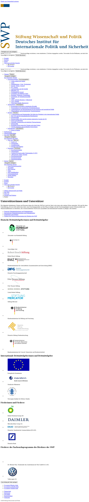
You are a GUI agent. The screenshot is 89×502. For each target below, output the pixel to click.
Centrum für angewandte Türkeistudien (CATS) (24, 153)
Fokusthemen (11, 128)
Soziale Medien (12, 175)
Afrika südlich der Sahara (18, 81)
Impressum (7, 493)
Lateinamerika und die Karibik (19, 89)
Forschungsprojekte (16, 156)
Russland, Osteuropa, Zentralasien (20, 95)
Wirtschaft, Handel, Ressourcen (19, 103)
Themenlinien (11, 104)
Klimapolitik (14, 123)
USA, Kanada (15, 101)
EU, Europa (14, 87)
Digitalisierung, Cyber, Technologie (21, 84)
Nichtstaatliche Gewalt (17, 92)
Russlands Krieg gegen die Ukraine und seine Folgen (25, 125)
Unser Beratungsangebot (14, 166)
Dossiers (10, 112)
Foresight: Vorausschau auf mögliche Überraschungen (26, 122)
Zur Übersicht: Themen (10, 77)
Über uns (10, 140)
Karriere (6, 60)
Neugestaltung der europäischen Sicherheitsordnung (25, 108)
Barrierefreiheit (8, 496)
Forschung (10, 148)
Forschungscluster (16, 157)
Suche (2, 53)
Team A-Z (14, 142)
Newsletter (11, 167)
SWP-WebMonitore (13, 172)
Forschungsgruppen (16, 150)
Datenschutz (7, 491)
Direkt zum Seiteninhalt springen (10, 1)
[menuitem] (46, 491)
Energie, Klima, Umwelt (18, 86)
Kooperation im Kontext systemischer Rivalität (24, 106)
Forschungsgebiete (13, 79)
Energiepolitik (15, 117)
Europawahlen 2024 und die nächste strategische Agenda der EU (29, 119)
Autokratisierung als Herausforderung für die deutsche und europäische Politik (32, 109)
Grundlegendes (15, 145)
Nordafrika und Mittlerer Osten (19, 93)
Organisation (14, 143)
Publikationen (8, 132)
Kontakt (6, 58)
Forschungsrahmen (16, 159)
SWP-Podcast (11, 169)
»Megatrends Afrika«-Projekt (19, 154)
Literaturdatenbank (13, 174)
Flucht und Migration (17, 120)
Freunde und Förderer (17, 146)
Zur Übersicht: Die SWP (11, 138)
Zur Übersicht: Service (10, 164)
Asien (12, 82)
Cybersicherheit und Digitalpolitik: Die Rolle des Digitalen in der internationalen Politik (35, 114)
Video (9, 170)
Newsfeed (10, 177)
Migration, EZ (15, 90)
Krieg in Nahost (15, 130)
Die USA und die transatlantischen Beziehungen (24, 116)
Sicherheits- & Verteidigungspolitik (20, 96)
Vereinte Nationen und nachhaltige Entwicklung (24, 127)
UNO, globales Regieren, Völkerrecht (21, 100)
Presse (6, 61)
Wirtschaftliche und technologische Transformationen (25, 111)
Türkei (13, 98)
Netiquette (7, 497)
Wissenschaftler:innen (10, 133)
